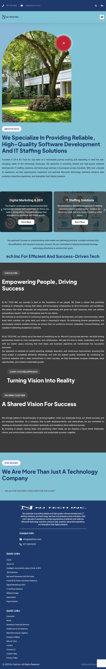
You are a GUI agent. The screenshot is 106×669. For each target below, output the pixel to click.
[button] (96, 6)
